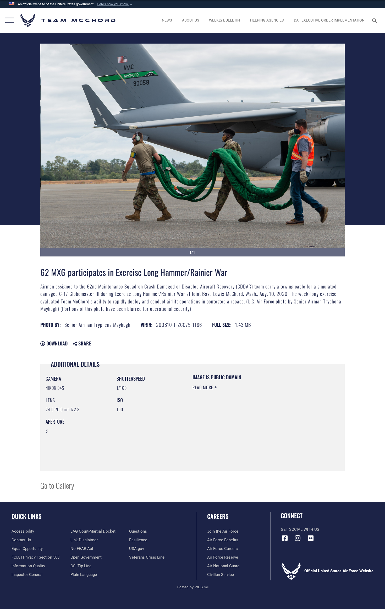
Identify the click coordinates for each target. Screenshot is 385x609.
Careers (217, 516)
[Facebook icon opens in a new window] (285, 538)
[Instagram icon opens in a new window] (298, 538)
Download (56, 343)
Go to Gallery (57, 485)
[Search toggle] (375, 20)
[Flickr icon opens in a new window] (311, 538)
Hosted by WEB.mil (192, 587)
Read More (203, 387)
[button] (115, 4)
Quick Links (26, 516)
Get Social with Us (300, 529)
